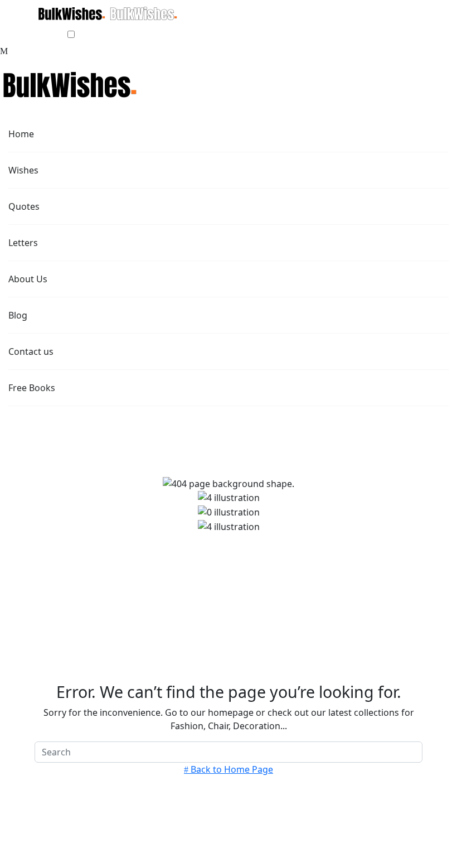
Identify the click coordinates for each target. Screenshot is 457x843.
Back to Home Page (230, 769)
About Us (29, 279)
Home (22, 134)
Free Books (32, 388)
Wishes (24, 170)
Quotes (25, 206)
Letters (24, 243)
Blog (19, 315)
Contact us (32, 351)
